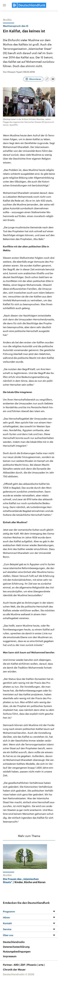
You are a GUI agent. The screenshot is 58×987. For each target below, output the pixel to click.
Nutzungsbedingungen (16, 951)
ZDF (23, 964)
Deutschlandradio (14, 941)
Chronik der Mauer (14, 969)
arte (42, 964)
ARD (17, 964)
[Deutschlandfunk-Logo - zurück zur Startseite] (29, 5)
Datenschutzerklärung (16, 946)
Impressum (10, 956)
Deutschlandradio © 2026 (18, 974)
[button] (4, 5)
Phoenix (32, 964)
